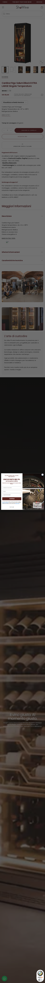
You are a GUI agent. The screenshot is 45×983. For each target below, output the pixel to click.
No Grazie (12, 507)
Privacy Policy (17, 503)
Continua (12, 498)
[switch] (40, 980)
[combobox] (11, 494)
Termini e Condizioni (5, 502)
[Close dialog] (42, 475)
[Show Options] (20, 494)
